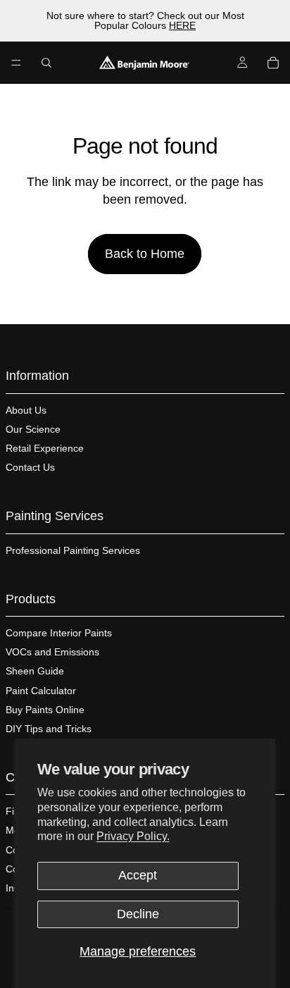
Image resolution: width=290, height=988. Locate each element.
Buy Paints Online (45, 709)
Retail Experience (45, 448)
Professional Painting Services (73, 550)
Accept (137, 875)
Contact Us (30, 467)
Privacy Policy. (133, 836)
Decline (138, 914)
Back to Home (144, 254)
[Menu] (16, 63)
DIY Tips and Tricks (49, 728)
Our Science (33, 429)
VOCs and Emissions (52, 651)
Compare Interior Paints (59, 632)
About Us (26, 410)
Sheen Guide (35, 671)
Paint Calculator (41, 690)
